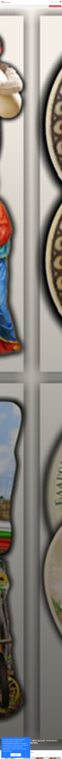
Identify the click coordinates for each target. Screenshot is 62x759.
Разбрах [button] (16, 754)
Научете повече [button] (7, 751)
